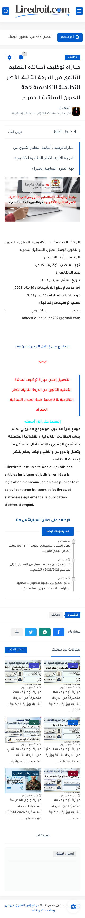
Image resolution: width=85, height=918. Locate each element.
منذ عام (62, 540)
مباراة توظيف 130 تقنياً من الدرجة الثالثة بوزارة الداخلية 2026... (62, 756)
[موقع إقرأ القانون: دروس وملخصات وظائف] (42, 11)
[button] (58, 632)
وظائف (72, 57)
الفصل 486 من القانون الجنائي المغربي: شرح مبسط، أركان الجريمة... (29, 37)
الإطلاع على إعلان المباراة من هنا (42, 347)
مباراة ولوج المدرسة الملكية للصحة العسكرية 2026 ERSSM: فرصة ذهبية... (23, 810)
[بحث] (5, 11)
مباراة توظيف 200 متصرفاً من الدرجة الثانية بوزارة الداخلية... (23, 698)
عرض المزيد (15, 650)
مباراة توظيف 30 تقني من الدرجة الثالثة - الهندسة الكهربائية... (24, 756)
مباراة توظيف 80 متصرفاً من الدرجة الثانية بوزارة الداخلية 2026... (64, 810)
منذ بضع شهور (68, 687)
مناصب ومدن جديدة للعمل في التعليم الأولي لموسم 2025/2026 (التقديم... (40, 567)
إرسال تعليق (64, 854)
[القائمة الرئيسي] (79, 11)
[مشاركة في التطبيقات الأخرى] (17, 632)
